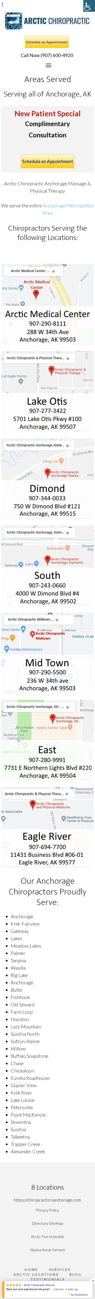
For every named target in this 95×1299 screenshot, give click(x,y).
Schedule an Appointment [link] (47, 42)
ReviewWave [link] (81, 1294)
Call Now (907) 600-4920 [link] (47, 55)
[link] (89, 6)
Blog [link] (75, 1274)
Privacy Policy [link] (47, 1210)
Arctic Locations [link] (36, 1274)
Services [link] (60, 1269)
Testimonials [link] (47, 1279)
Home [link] (31, 1269)
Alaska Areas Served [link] (47, 1249)
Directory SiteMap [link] (47, 1223)
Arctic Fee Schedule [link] (47, 1236)
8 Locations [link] (47, 1187)
